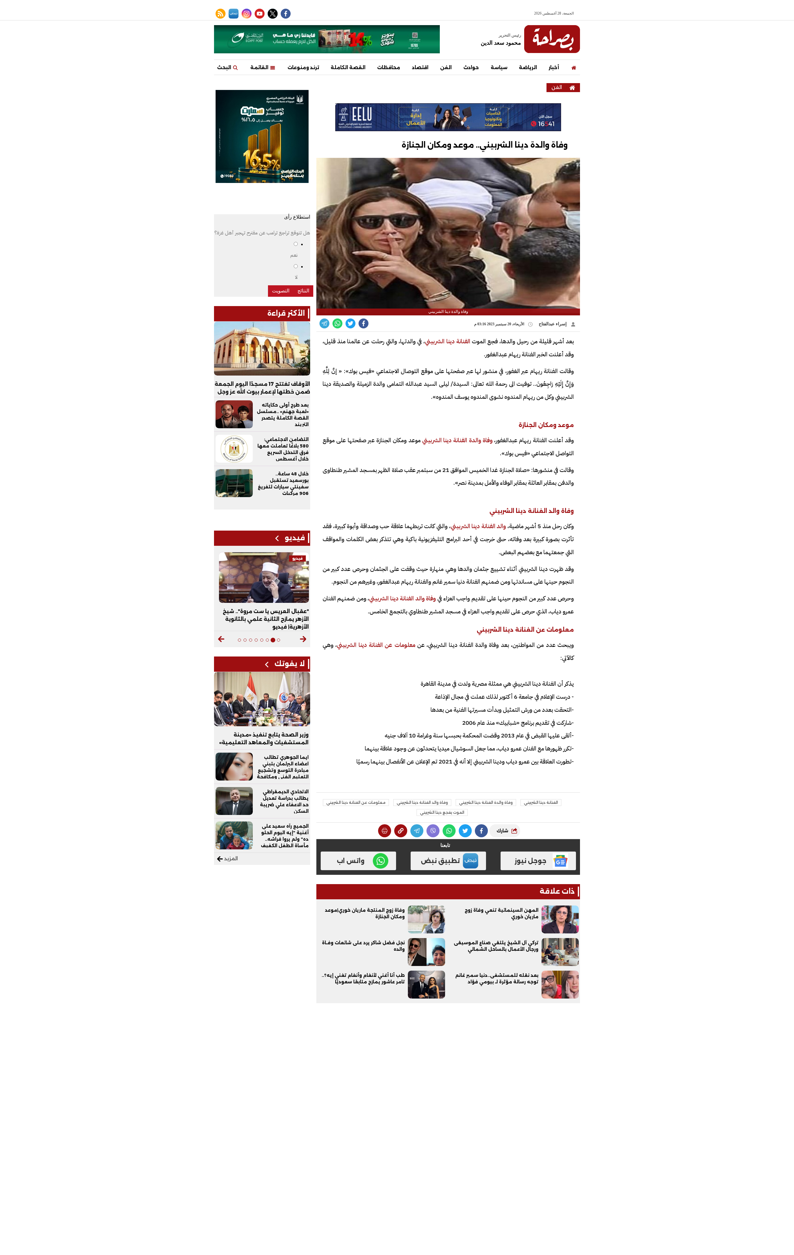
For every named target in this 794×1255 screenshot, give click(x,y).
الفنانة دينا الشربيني (448, 341)
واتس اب (350, 861)
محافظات (388, 67)
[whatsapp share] (337, 323)
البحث (224, 67)
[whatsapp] (400, 830)
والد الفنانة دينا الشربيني (478, 526)
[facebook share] (363, 323)
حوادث (471, 67)
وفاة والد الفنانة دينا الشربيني (402, 598)
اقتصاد (420, 67)
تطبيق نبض (440, 861)
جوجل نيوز (530, 861)
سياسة (499, 67)
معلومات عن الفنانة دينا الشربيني (376, 644)
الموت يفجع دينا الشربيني (442, 812)
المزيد (230, 858)
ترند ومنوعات (303, 67)
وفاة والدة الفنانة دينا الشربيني (457, 440)
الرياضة (528, 67)
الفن (446, 67)
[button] (303, 639)
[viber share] (324, 323)
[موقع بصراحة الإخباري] (552, 39)
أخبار (554, 67)
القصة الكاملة (348, 67)
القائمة (260, 67)
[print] (384, 830)
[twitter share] (350, 323)
